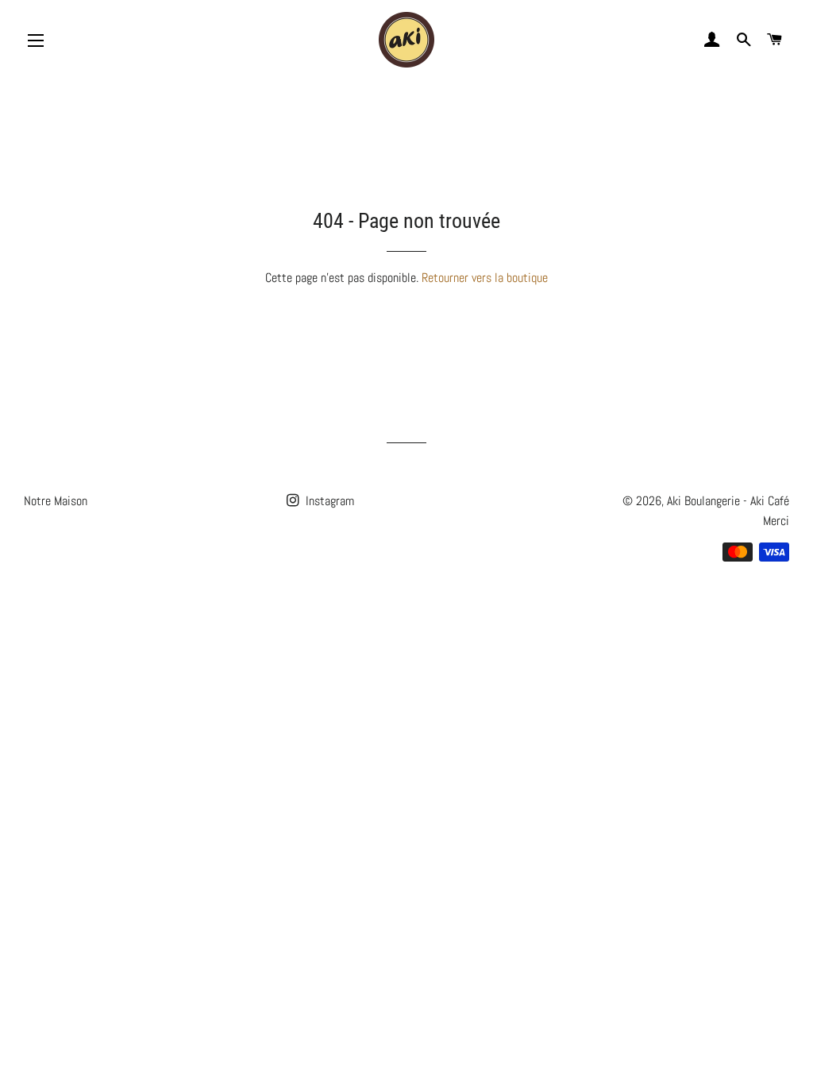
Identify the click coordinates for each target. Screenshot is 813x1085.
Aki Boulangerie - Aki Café (728, 500)
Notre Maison (55, 500)
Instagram (328, 500)
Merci (776, 520)
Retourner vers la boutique (485, 277)
